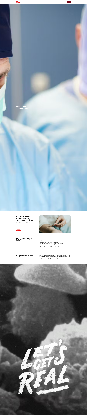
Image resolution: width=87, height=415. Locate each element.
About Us (49, 1)
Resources (64, 1)
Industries (53, 1)
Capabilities (56, 1)
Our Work (60, 1)
